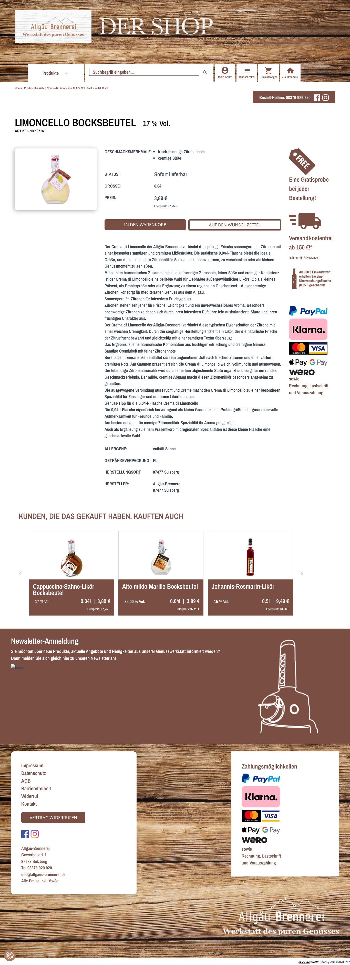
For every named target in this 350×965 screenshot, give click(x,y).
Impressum (32, 765)
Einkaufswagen (268, 77)
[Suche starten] (205, 72)
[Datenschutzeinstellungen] (10, 955)
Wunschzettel (247, 77)
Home (18, 88)
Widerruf (29, 796)
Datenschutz (33, 773)
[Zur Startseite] (53, 26)
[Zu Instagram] (34, 833)
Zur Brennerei (290, 77)
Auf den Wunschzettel (235, 225)
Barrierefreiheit (36, 788)
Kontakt (29, 803)
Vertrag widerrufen (53, 817)
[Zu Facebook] (25, 833)
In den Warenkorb (145, 224)
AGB (26, 780)
